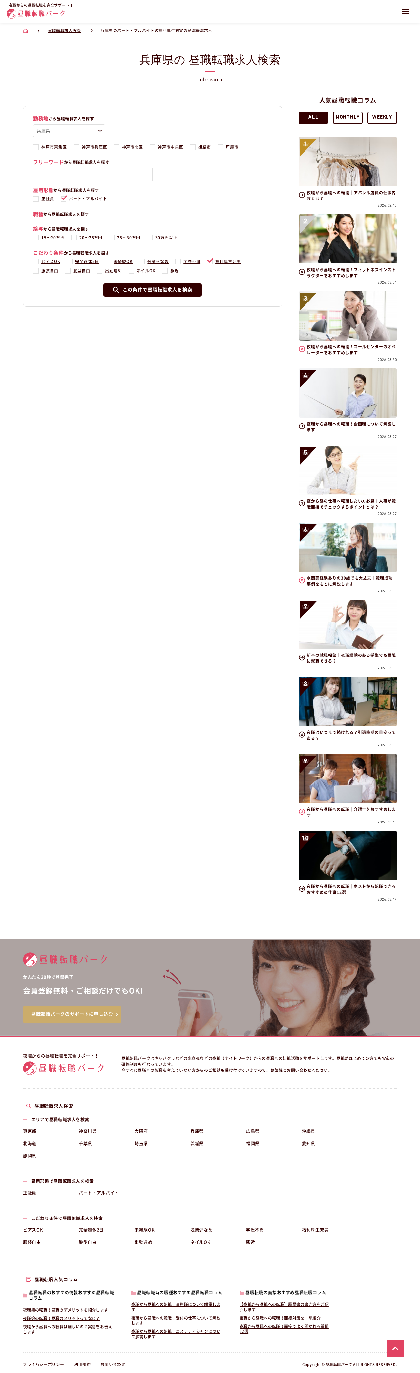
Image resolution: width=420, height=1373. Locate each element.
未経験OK (123, 261)
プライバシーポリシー (43, 1364)
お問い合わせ (112, 1364)
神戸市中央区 (170, 147)
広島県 (253, 1131)
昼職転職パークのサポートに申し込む (72, 1014)
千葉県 (85, 1143)
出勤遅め (113, 271)
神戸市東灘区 (54, 147)
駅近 (174, 271)
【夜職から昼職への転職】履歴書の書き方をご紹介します (284, 1307)
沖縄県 (308, 1131)
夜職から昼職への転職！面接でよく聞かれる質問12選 (284, 1329)
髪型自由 (81, 271)
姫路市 (204, 147)
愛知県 (308, 1143)
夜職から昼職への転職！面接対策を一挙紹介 (280, 1318)
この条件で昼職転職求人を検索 (157, 289)
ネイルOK (146, 271)
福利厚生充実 (228, 261)
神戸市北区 (132, 147)
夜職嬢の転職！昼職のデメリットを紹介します (65, 1310)
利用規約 (82, 1364)
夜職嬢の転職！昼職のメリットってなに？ (61, 1318)
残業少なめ (158, 261)
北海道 (29, 1143)
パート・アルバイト (88, 199)
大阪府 (141, 1131)
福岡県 (253, 1143)
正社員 (47, 199)
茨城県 (197, 1143)
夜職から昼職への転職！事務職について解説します (175, 1307)
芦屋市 (232, 147)
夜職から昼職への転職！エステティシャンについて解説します (175, 1334)
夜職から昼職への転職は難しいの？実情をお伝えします (67, 1329)
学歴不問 (191, 261)
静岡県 (29, 1156)
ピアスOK (50, 261)
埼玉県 (141, 1143)
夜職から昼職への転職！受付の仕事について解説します (175, 1320)
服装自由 (49, 271)
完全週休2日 (87, 261)
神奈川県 (88, 1131)
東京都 (29, 1131)
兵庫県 (197, 1131)
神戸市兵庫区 (94, 147)
